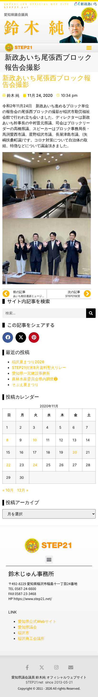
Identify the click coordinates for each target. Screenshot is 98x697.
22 (8, 465)
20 (75, 452)
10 (35, 440)
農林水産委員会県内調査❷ (35, 378)
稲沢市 (23, 632)
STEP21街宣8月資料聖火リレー (39, 367)
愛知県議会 (27, 627)
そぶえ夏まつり (25, 384)
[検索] (91, 313)
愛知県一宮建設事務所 (31, 373)
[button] (89, 47)
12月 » (22, 490)
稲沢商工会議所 (31, 638)
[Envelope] (70, 667)
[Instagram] (56, 667)
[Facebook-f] (27, 667)
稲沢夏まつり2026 (28, 361)
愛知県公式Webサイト (37, 621)
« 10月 (8, 490)
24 (35, 465)
